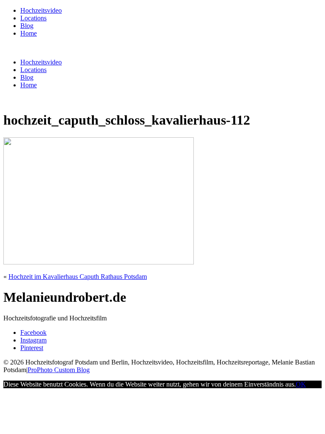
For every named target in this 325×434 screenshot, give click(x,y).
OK (301, 384)
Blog (26, 25)
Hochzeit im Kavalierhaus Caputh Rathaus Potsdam (77, 276)
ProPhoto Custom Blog (59, 369)
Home (28, 33)
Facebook (33, 332)
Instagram (33, 340)
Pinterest (31, 347)
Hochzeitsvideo (41, 10)
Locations (33, 18)
